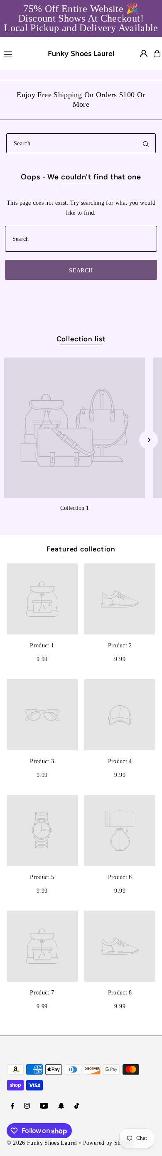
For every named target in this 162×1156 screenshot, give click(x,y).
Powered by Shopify (108, 1142)
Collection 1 (74, 508)
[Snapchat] (61, 1106)
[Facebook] (12, 1106)
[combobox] (81, 143)
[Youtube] (44, 1106)
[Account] (143, 53)
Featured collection (81, 549)
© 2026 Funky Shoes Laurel (42, 1142)
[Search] (146, 143)
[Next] (148, 440)
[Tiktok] (76, 1106)
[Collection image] (74, 428)
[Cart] (157, 53)
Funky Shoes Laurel (81, 53)
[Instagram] (27, 1106)
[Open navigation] (18, 53)
